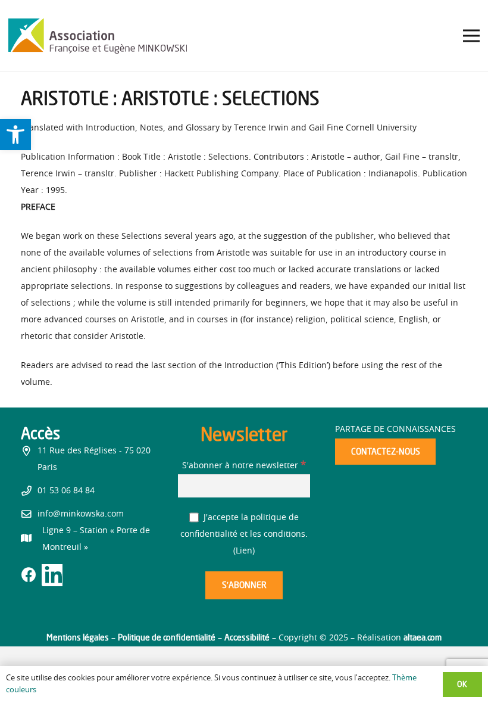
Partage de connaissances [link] (395, 429)
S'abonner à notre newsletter (244, 466)
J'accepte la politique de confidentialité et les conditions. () (244, 534)
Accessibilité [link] (247, 637)
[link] (15, 134)
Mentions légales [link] (77, 637)
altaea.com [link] (422, 637)
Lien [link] (244, 551)
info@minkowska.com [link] (80, 514)
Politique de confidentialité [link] (166, 637)
